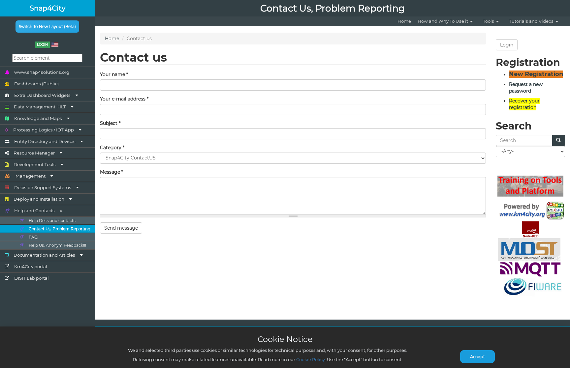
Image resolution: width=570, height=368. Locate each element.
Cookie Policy (310, 359)
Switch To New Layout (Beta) (47, 26)
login (42, 44)
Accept (477, 356)
